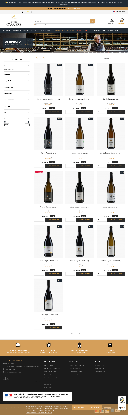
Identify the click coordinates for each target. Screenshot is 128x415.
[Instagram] (7, 378)
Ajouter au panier (53, 112)
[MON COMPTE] (112, 19)
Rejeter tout (79, 407)
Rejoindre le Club (99, 368)
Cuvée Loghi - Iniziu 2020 (79, 207)
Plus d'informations (31, 413)
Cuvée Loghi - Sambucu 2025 (111, 153)
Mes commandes (74, 368)
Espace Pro (47, 384)
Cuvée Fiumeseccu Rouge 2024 (48, 99)
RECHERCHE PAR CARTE (41, 24)
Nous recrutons (48, 387)
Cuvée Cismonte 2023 (111, 207)
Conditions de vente (50, 371)
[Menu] (125, 397)
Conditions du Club (100, 371)
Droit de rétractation (50, 381)
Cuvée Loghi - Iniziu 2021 (48, 260)
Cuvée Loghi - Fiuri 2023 (79, 260)
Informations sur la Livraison (52, 368)
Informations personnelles (76, 365)
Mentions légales (49, 375)
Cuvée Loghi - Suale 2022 (48, 314)
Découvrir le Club (99, 365)
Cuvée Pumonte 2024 (80, 153)
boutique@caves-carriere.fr (13, 372)
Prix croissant (113, 58)
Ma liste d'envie (73, 375)
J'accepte (95, 407)
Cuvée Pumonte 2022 (48, 153)
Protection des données (51, 378)
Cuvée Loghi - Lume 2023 (111, 260)
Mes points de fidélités (75, 371)
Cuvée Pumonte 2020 (111, 99)
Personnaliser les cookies (44, 413)
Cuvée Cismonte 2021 (48, 207)
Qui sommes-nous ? (50, 365)
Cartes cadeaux (74, 378)
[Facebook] (4, 378)
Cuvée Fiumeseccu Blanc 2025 (79, 99)
